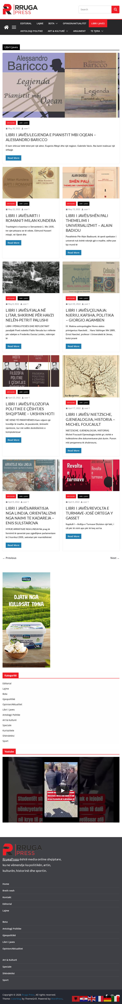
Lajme (40, 23)
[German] (108, 998)
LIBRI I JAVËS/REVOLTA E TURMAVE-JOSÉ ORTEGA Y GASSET (89, 513)
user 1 (27, 128)
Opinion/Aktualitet (74, 23)
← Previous (9, 558)
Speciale (7, 725)
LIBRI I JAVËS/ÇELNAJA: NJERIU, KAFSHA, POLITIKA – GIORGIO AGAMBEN (90, 315)
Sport (5, 740)
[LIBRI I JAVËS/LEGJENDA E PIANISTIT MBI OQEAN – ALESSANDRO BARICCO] (61, 85)
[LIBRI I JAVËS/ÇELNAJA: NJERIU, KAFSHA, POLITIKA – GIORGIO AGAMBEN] (91, 277)
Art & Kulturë (56, 30)
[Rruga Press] (6, 27)
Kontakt (7, 897)
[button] (56, 23)
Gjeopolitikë (9, 699)
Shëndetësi (8, 735)
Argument (79, 30)
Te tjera (95, 30)
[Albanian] (76, 998)
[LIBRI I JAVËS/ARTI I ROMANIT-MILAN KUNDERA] (31, 182)
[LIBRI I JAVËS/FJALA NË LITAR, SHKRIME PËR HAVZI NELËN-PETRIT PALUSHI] (31, 277)
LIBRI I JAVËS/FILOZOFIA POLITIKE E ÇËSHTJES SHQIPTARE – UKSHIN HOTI (30, 409)
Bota (51, 23)
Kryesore (11, 123)
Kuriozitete (8, 730)
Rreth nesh (8, 890)
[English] (92, 998)
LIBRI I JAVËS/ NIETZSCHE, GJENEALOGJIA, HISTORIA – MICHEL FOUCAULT (90, 419)
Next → (114, 558)
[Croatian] (84, 998)
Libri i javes (98, 23)
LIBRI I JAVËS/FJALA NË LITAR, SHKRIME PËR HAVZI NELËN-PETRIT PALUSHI (30, 315)
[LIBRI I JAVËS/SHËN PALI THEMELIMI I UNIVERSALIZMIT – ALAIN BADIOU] (91, 182)
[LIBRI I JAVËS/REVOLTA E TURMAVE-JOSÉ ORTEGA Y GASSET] (91, 475)
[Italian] (116, 998)
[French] (100, 998)
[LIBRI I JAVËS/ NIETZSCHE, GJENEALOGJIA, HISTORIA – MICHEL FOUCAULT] (91, 376)
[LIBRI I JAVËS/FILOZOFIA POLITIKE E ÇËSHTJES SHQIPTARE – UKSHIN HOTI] (31, 371)
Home (6, 883)
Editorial (26, 23)
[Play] (63, 790)
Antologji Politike (31, 30)
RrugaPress (11, 859)
